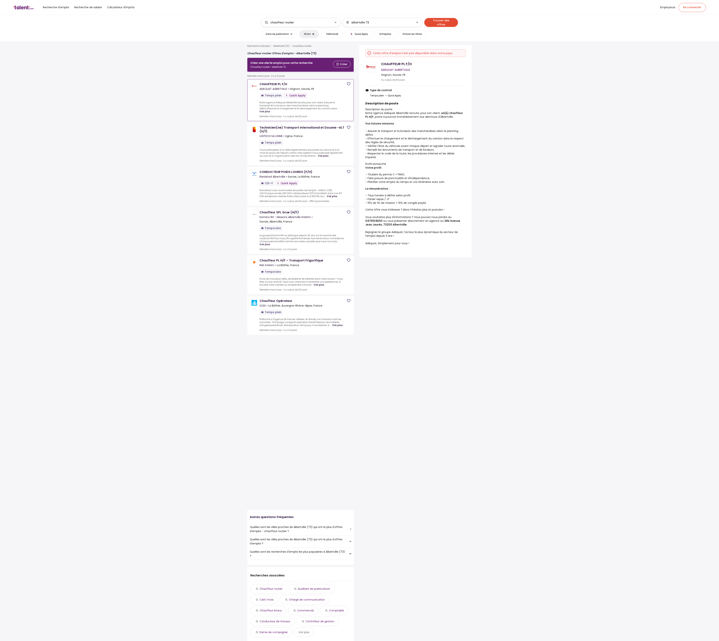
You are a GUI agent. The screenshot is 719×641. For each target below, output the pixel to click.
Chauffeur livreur (271, 610)
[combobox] (300, 22)
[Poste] (297, 22)
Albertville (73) (281, 46)
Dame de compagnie (274, 632)
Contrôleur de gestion (320, 621)
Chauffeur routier (271, 589)
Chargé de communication (307, 600)
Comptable (336, 610)
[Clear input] (335, 22)
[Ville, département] (379, 22)
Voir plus (265, 111)
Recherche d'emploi (258, 46)
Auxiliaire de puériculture (314, 589)
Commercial (305, 610)
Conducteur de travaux (275, 621)
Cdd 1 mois (267, 600)
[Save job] (349, 84)
